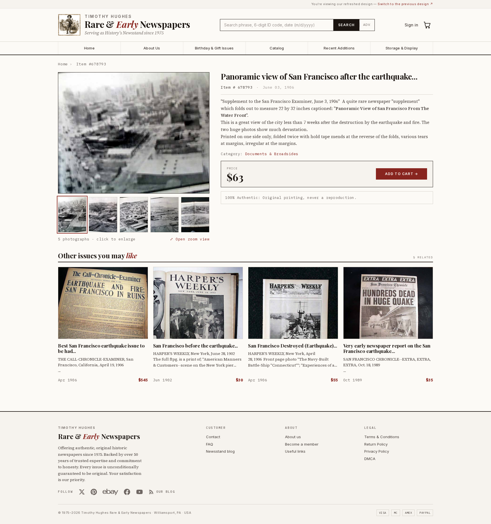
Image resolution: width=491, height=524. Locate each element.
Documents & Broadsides (271, 153)
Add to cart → (401, 174)
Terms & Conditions (381, 436)
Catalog (277, 48)
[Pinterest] (94, 492)
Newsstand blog (220, 451)
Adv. (367, 25)
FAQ (209, 444)
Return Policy (376, 444)
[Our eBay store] (110, 492)
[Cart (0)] (427, 25)
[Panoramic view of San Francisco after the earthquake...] (72, 214)
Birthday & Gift (214, 48)
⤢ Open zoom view (189, 239)
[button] (133, 133)
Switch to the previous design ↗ (405, 4)
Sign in (411, 24)
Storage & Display (402, 48)
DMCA (369, 458)
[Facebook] (127, 492)
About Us (151, 48)
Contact (213, 436)
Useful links (295, 451)
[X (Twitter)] (82, 492)
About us (293, 436)
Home (89, 48)
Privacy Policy (376, 451)
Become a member (302, 444)
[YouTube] (139, 492)
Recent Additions (339, 48)
